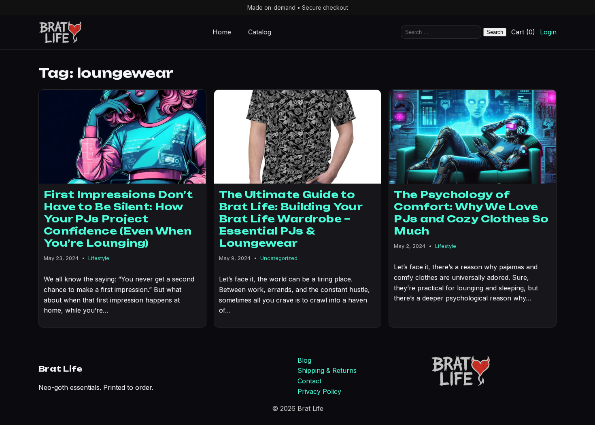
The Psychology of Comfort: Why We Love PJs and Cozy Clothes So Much (471, 212)
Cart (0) (523, 32)
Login (548, 32)
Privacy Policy (319, 391)
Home (221, 32)
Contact (309, 381)
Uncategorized (279, 258)
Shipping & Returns (327, 370)
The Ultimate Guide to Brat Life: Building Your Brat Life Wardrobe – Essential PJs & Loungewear (290, 218)
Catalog (259, 32)
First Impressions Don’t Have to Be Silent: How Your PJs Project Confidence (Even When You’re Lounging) (118, 218)
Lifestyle (98, 258)
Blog (304, 360)
